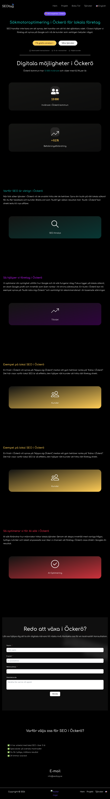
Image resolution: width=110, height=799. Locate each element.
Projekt (64, 6)
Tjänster (88, 6)
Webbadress (11, 667)
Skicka (55, 694)
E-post (9, 656)
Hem (55, 6)
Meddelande (11, 677)
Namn (8, 645)
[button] (55, 14)
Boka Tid (76, 6)
